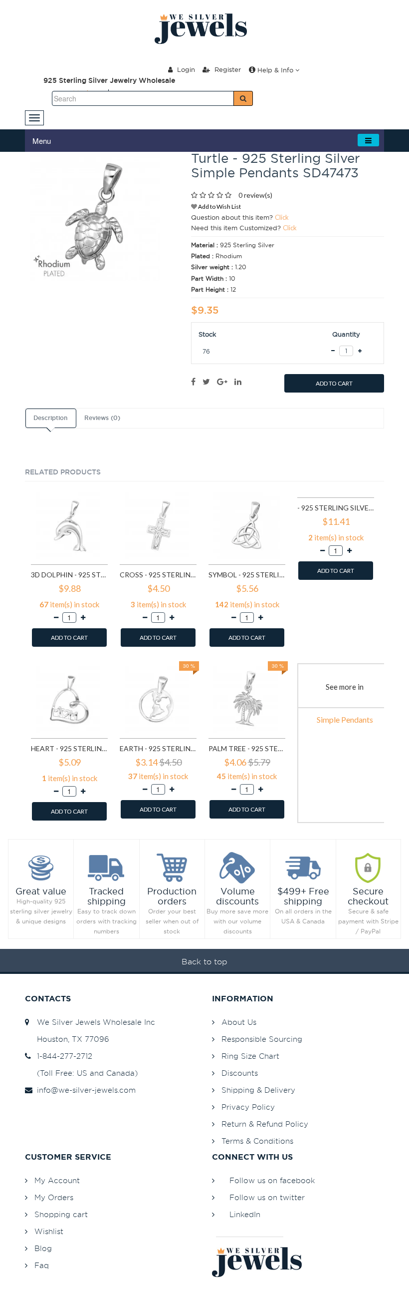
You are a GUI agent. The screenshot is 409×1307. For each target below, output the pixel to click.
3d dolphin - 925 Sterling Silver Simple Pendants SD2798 (69, 574)
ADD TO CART (334, 383)
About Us (238, 1022)
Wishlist (48, 1231)
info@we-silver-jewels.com (84, 1090)
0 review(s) (255, 195)
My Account (57, 1180)
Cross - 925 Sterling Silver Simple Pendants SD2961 (158, 574)
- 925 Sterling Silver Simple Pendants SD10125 (335, 507)
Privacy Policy (248, 1107)
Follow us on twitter (267, 1197)
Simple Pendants (345, 719)
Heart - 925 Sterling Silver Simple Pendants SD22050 (69, 748)
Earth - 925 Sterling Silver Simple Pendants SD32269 (158, 748)
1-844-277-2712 (62, 1056)
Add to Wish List (219, 206)
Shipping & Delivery (258, 1090)
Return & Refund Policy (264, 1124)
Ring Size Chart (250, 1056)
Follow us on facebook (272, 1180)
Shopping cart (61, 1214)
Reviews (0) (102, 418)
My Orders (53, 1197)
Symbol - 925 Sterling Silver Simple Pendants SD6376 (246, 574)
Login (185, 69)
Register (226, 69)
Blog (43, 1248)
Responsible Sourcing (261, 1039)
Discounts (239, 1073)
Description (50, 418)
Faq (41, 1265)
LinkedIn (244, 1214)
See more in (345, 686)
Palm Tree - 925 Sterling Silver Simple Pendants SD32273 (246, 748)
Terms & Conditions (257, 1141)
